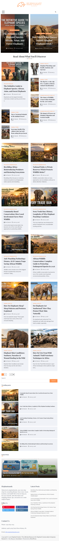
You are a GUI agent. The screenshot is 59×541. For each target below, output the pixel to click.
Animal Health (40, 33)
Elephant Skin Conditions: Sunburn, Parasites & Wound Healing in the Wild (14, 355)
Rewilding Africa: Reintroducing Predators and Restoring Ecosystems (14, 169)
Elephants (49, 33)
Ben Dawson (10, 48)
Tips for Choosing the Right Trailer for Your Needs (18, 473)
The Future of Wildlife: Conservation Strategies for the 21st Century (47, 99)
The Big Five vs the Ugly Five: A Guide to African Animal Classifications (47, 83)
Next (13, 374)
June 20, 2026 (32, 422)
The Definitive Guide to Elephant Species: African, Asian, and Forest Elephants (15, 88)
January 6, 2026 (48, 48)
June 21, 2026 (32, 409)
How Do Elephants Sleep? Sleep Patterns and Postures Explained (15, 308)
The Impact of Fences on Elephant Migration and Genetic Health (47, 115)
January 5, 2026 (16, 475)
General (5, 470)
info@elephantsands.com (12, 532)
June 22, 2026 (32, 396)
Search (4, 378)
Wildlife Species (14, 30)
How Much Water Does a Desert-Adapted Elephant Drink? (44, 40)
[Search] (55, 12)
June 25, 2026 (32, 434)
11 (10, 374)
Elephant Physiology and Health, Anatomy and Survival (47, 68)
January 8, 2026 (19, 48)
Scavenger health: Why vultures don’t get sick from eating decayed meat (19, 131)
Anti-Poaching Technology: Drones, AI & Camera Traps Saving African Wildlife (15, 261)
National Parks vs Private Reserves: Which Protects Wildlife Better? (43, 169)
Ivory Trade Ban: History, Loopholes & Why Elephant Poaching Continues (44, 214)
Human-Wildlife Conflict (47, 95)
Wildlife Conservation (10, 164)
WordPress (33, 539)
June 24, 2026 (32, 446)
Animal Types (44, 79)
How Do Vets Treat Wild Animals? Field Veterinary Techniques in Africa (43, 355)
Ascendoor (19, 539)
